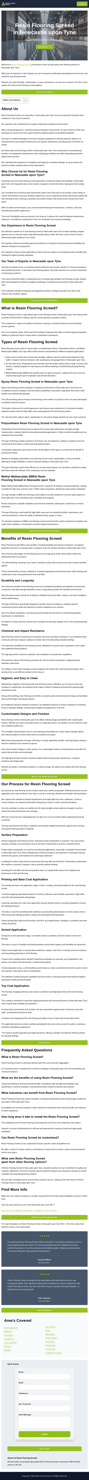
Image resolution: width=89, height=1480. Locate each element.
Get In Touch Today (44, 92)
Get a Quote (43, 47)
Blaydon (7, 1350)
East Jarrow (50, 1327)
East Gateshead (8, 1211)
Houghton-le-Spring (53, 1353)
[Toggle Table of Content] (24, 100)
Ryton (47, 1331)
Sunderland (50, 1349)
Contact (82, 4)
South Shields (51, 1338)
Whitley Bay (50, 1345)
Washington (50, 1334)
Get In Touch (44, 1449)
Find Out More (44, 1043)
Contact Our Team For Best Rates (44, 300)
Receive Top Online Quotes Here (44, 777)
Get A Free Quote (44, 1310)
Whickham (28, 1211)
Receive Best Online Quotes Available (44, 531)
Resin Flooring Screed (21, 65)
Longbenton (39, 1211)
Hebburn (7, 1346)
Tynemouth (50, 1342)
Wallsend (19, 1211)
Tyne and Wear (50, 1211)
